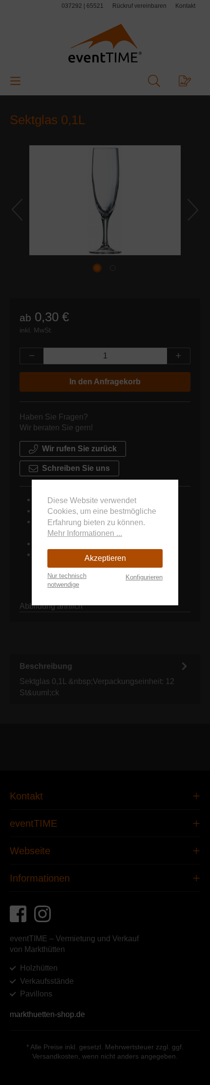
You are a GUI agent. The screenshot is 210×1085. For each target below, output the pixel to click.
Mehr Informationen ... (84, 533)
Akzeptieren (105, 558)
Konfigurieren (144, 577)
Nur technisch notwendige (66, 580)
